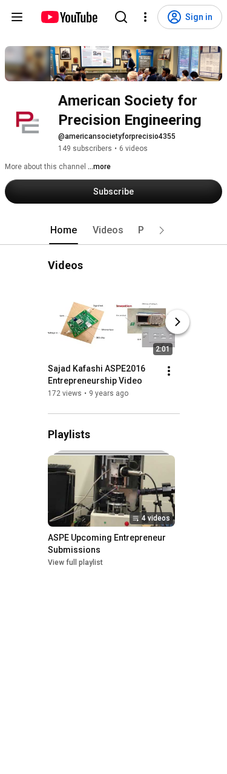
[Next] (177, 322)
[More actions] (169, 371)
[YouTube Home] (68, 17)
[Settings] (145, 17)
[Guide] (17, 17)
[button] (161, 230)
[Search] (121, 17)
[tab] (63, 230)
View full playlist (75, 562)
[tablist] (114, 230)
